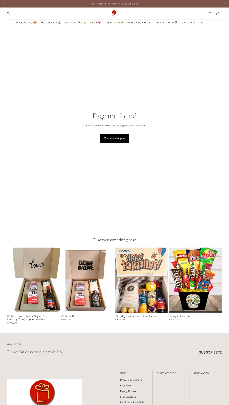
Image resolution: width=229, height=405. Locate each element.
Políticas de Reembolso (132, 402)
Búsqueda (125, 386)
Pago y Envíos (128, 391)
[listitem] (200, 23)
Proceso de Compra (131, 380)
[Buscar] (8, 13)
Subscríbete (210, 352)
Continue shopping (114, 138)
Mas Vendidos (128, 397)
